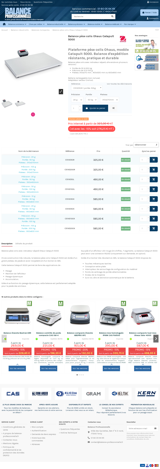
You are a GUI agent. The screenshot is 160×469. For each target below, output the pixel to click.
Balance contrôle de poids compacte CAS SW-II (48, 334)
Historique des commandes (38, 439)
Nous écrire (25, 2)
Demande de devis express (44, 434)
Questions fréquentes (43, 2)
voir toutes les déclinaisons (119, 84)
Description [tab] (7, 243)
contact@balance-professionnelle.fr (107, 442)
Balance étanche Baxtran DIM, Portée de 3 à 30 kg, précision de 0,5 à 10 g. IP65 (17, 357)
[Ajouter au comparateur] (113, 108)
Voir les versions (17, 368)
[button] (37, 24)
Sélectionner (146, 145)
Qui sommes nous (10, 2)
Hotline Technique (68, 433)
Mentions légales (10, 443)
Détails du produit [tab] (24, 243)
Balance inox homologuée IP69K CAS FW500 (111, 334)
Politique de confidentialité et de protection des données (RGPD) (13, 451)
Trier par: (130, 145)
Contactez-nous (10, 440)
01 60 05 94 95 (106, 8)
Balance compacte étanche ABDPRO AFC (80, 334)
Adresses (36, 444)
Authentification (39, 430)
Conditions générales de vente (14, 428)
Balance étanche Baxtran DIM (17, 333)
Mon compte (37, 427)
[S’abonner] (155, 428)
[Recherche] (112, 16)
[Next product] (157, 30)
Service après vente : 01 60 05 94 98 (17, 5)
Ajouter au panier (97, 108)
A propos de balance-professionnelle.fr (12, 434)
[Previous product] (156, 30)
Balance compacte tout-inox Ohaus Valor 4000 (142, 334)
